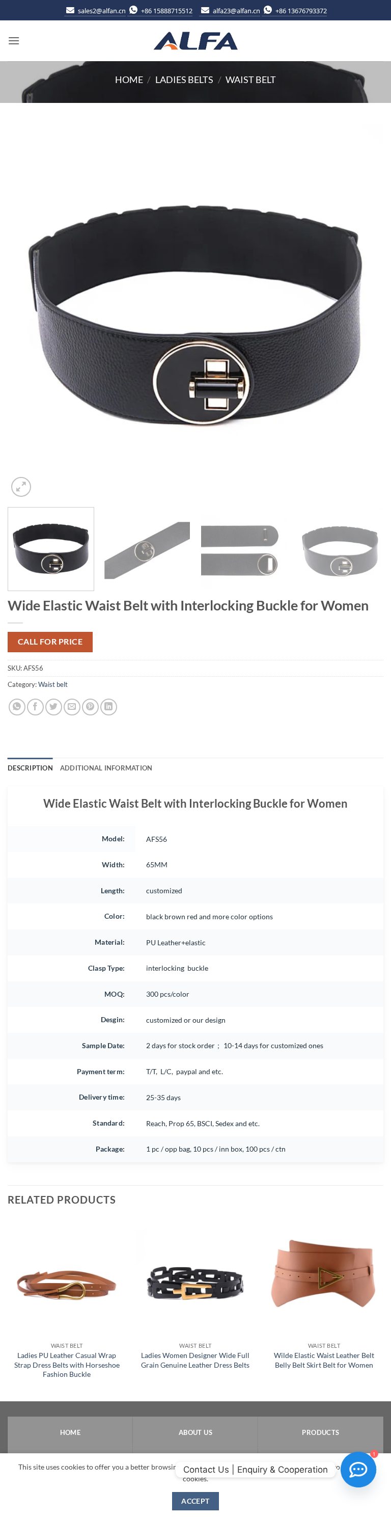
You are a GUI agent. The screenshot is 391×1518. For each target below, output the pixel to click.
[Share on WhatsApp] (17, 707)
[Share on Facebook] (35, 707)
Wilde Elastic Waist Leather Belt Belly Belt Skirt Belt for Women (324, 1360)
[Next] (363, 311)
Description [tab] (30, 768)
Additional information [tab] (106, 768)
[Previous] (28, 311)
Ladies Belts (184, 79)
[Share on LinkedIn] (108, 707)
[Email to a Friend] (72, 707)
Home (129, 79)
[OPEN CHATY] (358, 1469)
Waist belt (251, 79)
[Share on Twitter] (53, 707)
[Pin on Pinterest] (90, 707)
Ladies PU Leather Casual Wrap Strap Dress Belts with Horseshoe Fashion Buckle (67, 1364)
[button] (14, 40)
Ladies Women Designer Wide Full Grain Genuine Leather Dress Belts (195, 1360)
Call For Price (50, 641)
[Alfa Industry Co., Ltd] (195, 41)
